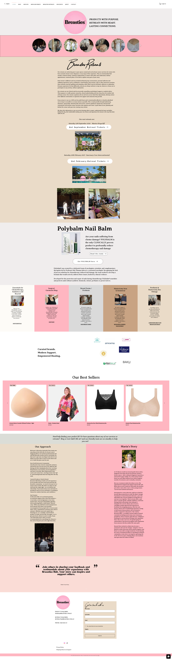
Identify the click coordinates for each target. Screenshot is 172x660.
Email (86, 620)
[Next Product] (164, 403)
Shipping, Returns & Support (63, 649)
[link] (163, 4)
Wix (98, 655)
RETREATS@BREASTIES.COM (63, 619)
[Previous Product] (7, 403)
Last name (87, 614)
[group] (86, 405)
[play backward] (31, 45)
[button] (19, 3)
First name (87, 608)
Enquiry (86, 629)
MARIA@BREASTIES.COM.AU (63, 613)
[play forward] (140, 45)
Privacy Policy (60, 647)
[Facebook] (67, 643)
